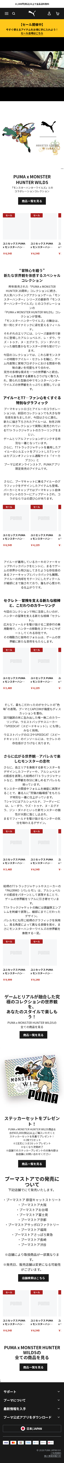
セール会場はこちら (32, 33)
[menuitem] (55, 1452)
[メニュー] (6, 13)
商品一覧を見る (32, 201)
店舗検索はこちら (33, 1278)
